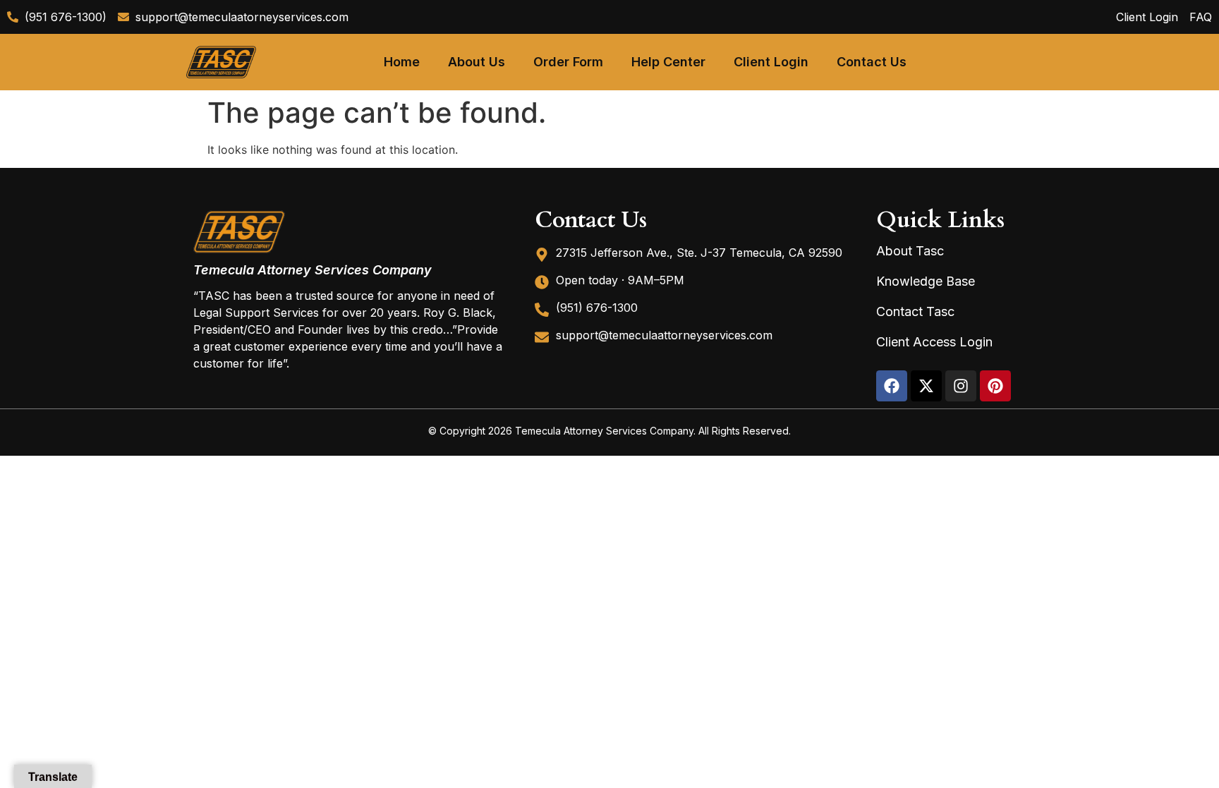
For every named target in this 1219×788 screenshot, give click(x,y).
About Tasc (910, 250)
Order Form (568, 61)
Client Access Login (934, 341)
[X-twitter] (926, 385)
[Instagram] (960, 385)
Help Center (668, 61)
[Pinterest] (995, 385)
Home (402, 61)
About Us (476, 61)
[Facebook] (891, 385)
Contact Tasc (915, 311)
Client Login (771, 61)
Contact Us (871, 61)
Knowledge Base (925, 281)
